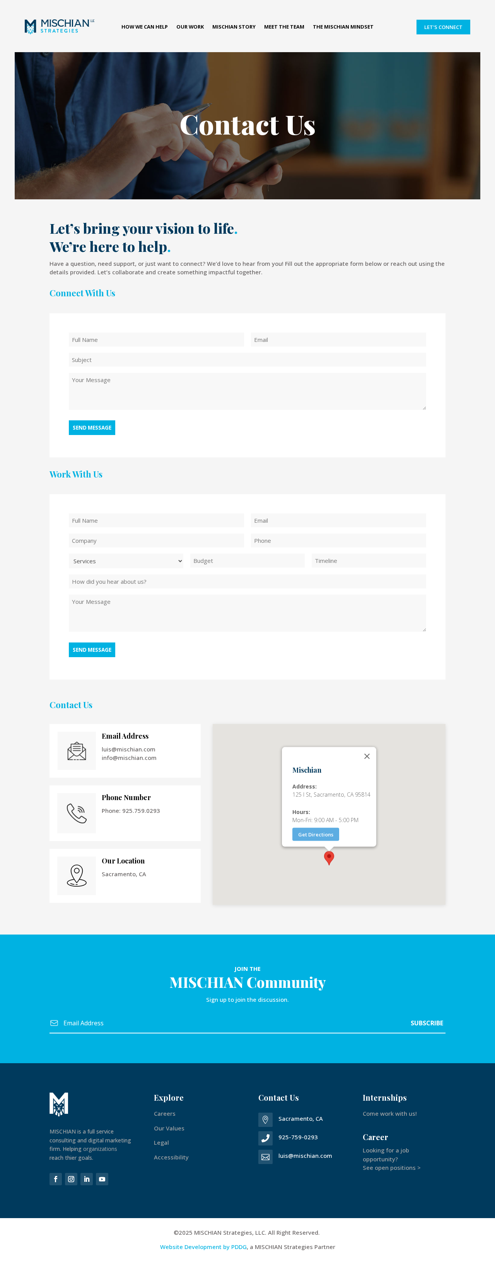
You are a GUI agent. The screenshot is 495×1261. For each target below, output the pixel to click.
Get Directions (315, 834)
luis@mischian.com (305, 1155)
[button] (329, 858)
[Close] (367, 756)
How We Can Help (144, 27)
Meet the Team (284, 27)
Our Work (190, 27)
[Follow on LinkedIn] (86, 1179)
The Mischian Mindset (343, 27)
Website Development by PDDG (203, 1247)
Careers (165, 1113)
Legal (161, 1142)
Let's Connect (443, 27)
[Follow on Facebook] (56, 1179)
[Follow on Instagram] (71, 1179)
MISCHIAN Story (234, 27)
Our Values (169, 1128)
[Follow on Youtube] (102, 1179)
